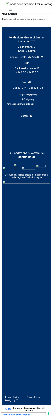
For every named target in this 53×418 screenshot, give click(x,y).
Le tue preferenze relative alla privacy (29, 409)
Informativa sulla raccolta (16, 414)
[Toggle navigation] (10, 9)
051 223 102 (36, 87)
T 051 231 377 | (19, 87)
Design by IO (11, 400)
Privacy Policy (12, 397)
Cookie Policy (33, 397)
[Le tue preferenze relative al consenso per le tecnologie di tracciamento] (48, 413)
